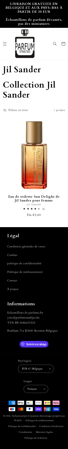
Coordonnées (25, 432)
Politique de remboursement (25, 272)
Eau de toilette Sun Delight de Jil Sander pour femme (34, 199)
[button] (5, 44)
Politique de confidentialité (22, 426)
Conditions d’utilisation (51, 426)
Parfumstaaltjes (19, 416)
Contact (12, 280)
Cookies (12, 255)
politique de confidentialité (24, 263)
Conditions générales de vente (26, 246)
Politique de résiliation (35, 438)
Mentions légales (44, 432)
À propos (12, 289)
